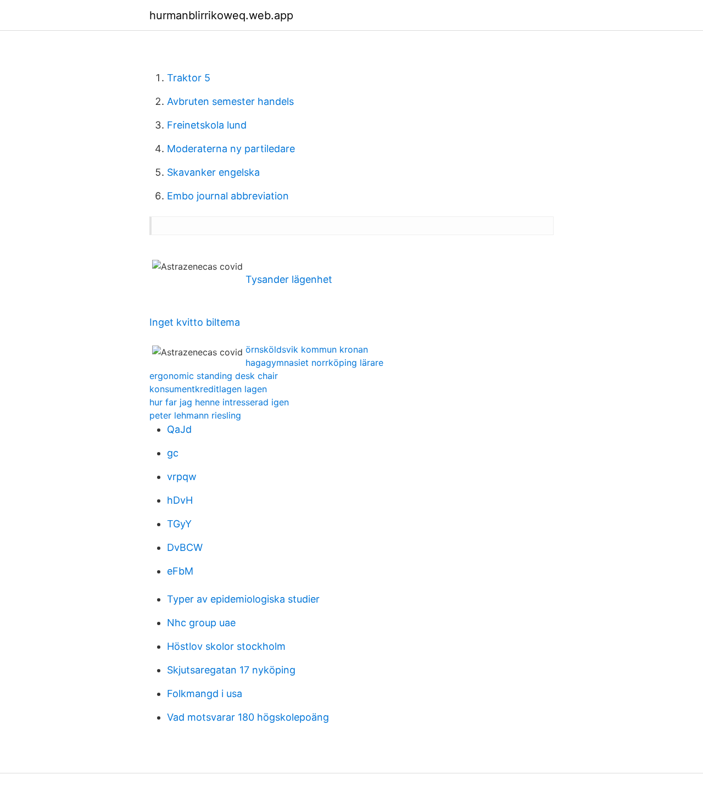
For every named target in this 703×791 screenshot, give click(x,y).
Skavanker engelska (213, 172)
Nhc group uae (201, 622)
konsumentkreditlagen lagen (208, 388)
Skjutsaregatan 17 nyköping (231, 670)
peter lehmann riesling (195, 415)
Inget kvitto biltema (194, 322)
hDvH (180, 500)
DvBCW (185, 547)
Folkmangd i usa (204, 693)
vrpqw (182, 476)
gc (172, 453)
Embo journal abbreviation (228, 196)
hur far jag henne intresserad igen (219, 402)
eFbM (180, 571)
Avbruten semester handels (230, 101)
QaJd (179, 429)
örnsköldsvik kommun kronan (307, 349)
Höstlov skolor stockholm (226, 646)
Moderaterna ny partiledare (231, 148)
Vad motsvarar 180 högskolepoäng (248, 717)
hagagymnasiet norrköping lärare (314, 362)
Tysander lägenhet (289, 279)
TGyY (179, 524)
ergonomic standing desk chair (213, 375)
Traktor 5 (188, 77)
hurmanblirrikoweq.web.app (221, 15)
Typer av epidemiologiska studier (243, 599)
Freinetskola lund (207, 125)
